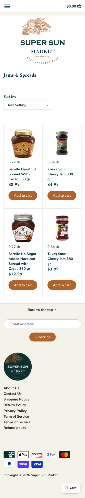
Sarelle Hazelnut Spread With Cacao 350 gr (22, 174)
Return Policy (15, 405)
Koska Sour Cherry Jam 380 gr (60, 174)
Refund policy (15, 427)
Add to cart (23, 195)
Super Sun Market (44, 475)
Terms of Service (17, 422)
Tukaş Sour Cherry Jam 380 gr (60, 258)
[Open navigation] (7, 6)
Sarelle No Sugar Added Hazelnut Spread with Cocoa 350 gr (22, 261)
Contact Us (12, 393)
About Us (11, 388)
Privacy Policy (15, 410)
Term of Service (16, 416)
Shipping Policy (16, 399)
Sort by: (10, 96)
